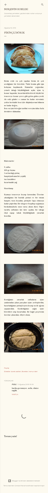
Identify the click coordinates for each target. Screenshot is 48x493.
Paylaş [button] (6, 368)
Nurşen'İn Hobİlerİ (16, 9)
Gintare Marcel (20, 486)
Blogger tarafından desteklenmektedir (26, 481)
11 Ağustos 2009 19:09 (26, 384)
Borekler (25, 371)
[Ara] (42, 4)
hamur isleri (33, 371)
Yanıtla (15, 394)
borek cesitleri (16, 371)
